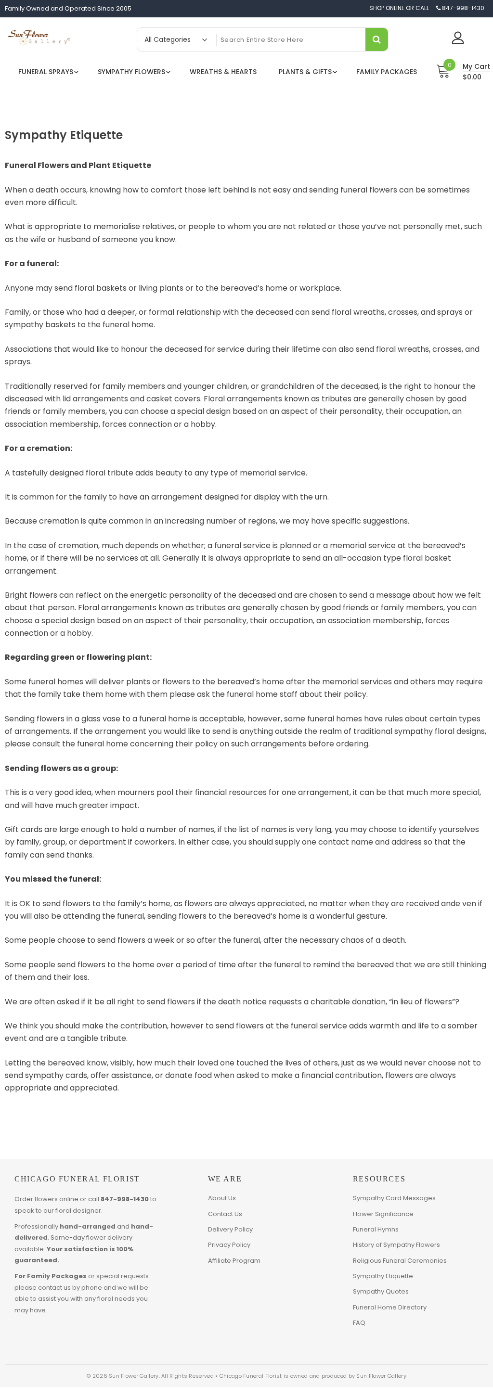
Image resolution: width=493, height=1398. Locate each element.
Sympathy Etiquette (383, 1276)
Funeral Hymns (376, 1229)
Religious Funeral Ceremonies (400, 1260)
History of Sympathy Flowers (396, 1244)
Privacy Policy (229, 1244)
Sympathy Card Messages (394, 1198)
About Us (222, 1198)
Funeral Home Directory (390, 1307)
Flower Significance (383, 1213)
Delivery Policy (230, 1229)
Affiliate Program (234, 1260)
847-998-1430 (125, 1199)
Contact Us (225, 1213)
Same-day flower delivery (91, 1237)
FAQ (359, 1322)
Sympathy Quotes (381, 1291)
